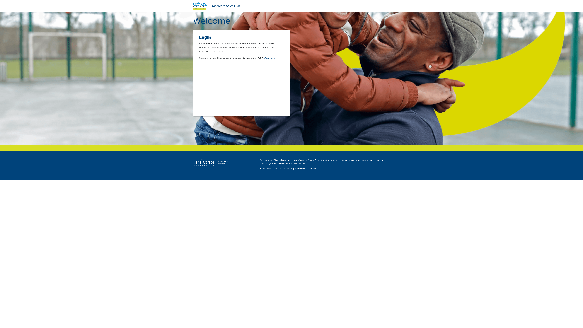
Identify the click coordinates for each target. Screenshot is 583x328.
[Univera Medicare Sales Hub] (201, 6)
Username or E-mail (209, 64)
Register (263, 95)
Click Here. (269, 57)
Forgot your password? (241, 105)
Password (204, 77)
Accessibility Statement (305, 168)
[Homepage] (210, 162)
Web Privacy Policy (283, 168)
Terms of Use (265, 168)
